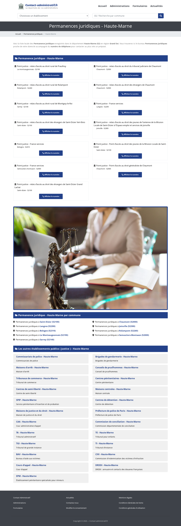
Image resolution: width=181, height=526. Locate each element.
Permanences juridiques (33, 34)
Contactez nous (72, 503)
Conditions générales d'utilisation (132, 508)
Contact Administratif (21, 497)
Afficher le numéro (51, 75)
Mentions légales (125, 497)
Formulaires (140, 6)
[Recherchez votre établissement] (161, 15)
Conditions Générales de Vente (131, 503)
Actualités (156, 6)
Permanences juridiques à (37, 321)
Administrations (119, 6)
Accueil (102, 6)
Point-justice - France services (30, 145)
